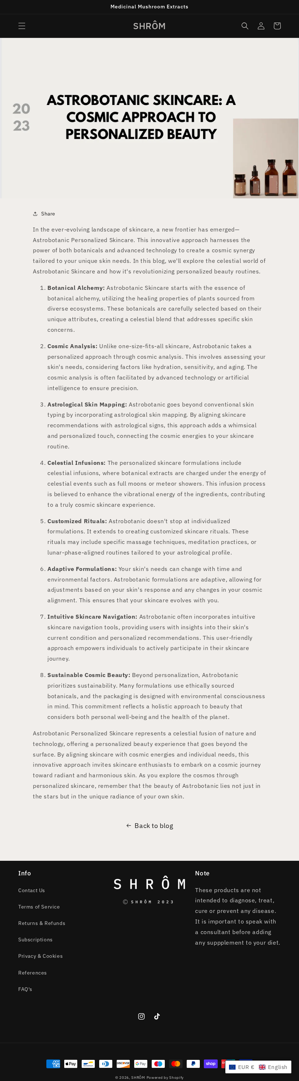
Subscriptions (35, 939)
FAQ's (25, 989)
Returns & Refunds (41, 923)
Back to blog (154, 825)
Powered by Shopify (165, 1077)
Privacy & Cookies (40, 956)
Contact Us (31, 890)
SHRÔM (138, 1077)
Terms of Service (39, 906)
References (32, 972)
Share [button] (48, 213)
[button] (22, 26)
